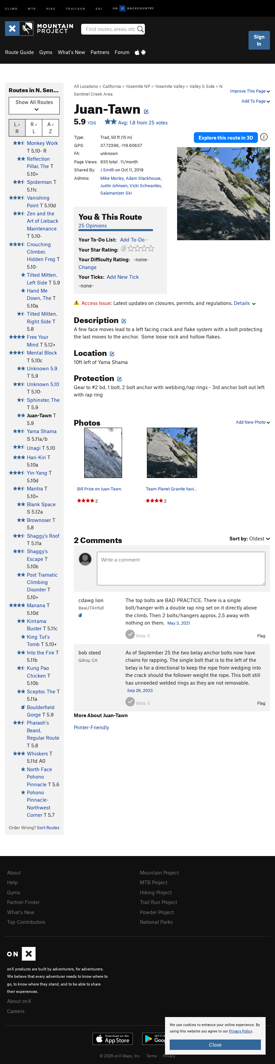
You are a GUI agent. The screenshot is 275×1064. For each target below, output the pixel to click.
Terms (151, 1055)
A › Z (50, 127)
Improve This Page (248, 91)
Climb (11, 8)
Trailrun (76, 8)
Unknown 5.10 (43, 384)
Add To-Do (132, 239)
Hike (51, 8)
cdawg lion (91, 600)
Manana (36, 605)
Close (215, 1045)
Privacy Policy (240, 1031)
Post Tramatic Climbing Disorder (42, 582)
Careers (15, 1011)
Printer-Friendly (91, 727)
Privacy (169, 1055)
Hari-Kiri (36, 457)
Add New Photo (251, 422)
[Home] (42, 28)
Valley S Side (202, 86)
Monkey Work (42, 143)
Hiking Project (156, 892)
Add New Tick (123, 277)
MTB (32, 8)
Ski (99, 8)
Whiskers (37, 753)
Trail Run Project (158, 902)
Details (242, 303)
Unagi (34, 448)
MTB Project (153, 882)
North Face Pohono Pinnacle (39, 776)
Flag (261, 635)
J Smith (107, 169)
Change (87, 267)
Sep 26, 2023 (140, 690)
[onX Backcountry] (133, 8)
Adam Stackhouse (143, 178)
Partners (100, 52)
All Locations (86, 86)
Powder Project (157, 912)
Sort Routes (48, 827)
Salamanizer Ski (116, 193)
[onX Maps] (21, 959)
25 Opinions (92, 225)
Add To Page (254, 101)
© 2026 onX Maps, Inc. (120, 1055)
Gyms (45, 52)
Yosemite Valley (170, 86)
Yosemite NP (138, 86)
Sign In (259, 40)
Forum (122, 52)
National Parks (156, 922)
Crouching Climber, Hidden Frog (41, 251)
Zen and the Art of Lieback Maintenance (42, 220)
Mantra (35, 488)
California (112, 86)
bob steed (89, 652)
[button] (183, 194)
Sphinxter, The (43, 400)
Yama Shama (42, 431)
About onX (19, 1001)
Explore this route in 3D (226, 138)
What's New (71, 52)
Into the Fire (40, 652)
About (14, 872)
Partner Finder (23, 902)
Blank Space (41, 504)
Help (12, 882)
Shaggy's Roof (43, 536)
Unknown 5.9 (42, 368)
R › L (34, 127)
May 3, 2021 (178, 623)
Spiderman (39, 182)
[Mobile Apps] (140, 52)
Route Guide (19, 52)
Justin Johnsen (113, 185)
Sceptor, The (41, 691)
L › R (17, 127)
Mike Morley (112, 178)
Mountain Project (159, 872)
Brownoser (39, 520)
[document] (215, 1036)
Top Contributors (26, 922)
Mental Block (42, 353)
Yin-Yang (37, 473)
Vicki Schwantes (145, 185)
